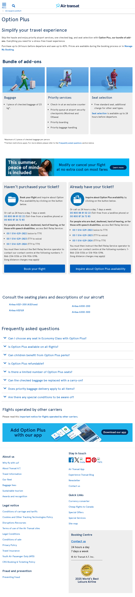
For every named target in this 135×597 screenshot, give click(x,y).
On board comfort (13, 10)
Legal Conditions (11, 533)
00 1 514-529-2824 (17, 243)
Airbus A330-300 (81, 311)
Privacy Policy (9, 545)
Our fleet (7, 479)
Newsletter (74, 480)
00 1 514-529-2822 (17, 233)
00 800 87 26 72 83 (14, 219)
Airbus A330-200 (81, 306)
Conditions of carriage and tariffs (19, 511)
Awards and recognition (14, 496)
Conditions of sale (11, 539)
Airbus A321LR (16, 310)
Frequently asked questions (70, 143)
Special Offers (76, 512)
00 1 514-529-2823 (17, 238)
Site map (73, 523)
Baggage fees (9, 485)
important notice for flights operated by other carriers (48, 416)
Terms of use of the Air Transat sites (21, 528)
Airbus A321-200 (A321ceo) (23, 304)
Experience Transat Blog (81, 474)
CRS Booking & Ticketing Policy (18, 561)
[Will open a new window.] (71, 460)
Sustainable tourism (12, 490)
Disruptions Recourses (14, 522)
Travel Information (12, 473)
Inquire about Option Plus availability (100, 269)
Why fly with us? (10, 462)
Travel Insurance (11, 550)
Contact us (74, 485)
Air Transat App (76, 469)
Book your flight (34, 269)
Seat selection (99, 113)
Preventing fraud (11, 577)
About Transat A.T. (11, 468)
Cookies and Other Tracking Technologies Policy (27, 517)
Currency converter (79, 501)
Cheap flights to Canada (81, 506)
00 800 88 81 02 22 (14, 216)
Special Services (77, 517)
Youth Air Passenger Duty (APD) (18, 556)
